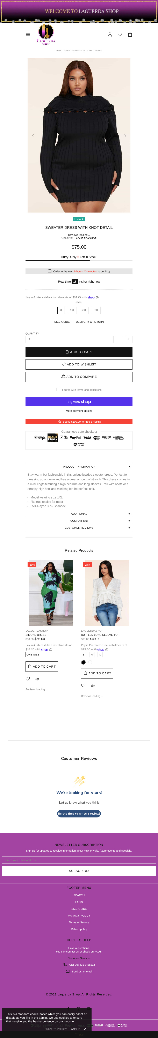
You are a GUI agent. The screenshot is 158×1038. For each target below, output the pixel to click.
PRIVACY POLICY (79, 915)
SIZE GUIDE (79, 908)
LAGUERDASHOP (37, 630)
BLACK (83, 662)
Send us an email (82, 971)
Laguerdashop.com (46, 34)
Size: (79, 301)
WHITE (90, 662)
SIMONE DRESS (36, 634)
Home (58, 51)
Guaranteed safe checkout (79, 431)
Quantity (32, 333)
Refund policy (79, 929)
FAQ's (98, 951)
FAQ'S (79, 902)
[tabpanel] (51, 628)
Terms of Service (79, 922)
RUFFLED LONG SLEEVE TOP (100, 634)
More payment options (79, 410)
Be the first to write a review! (79, 814)
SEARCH (79, 895)
